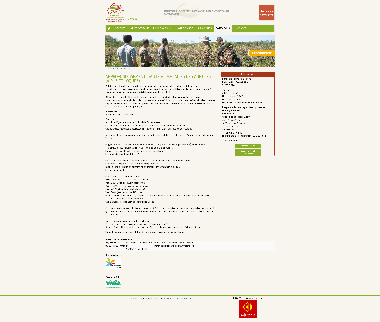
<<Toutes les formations (117, 68)
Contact (132, 18)
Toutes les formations (267, 13)
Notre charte (185, 28)
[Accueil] (109, 28)
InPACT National (162, 28)
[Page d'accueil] (115, 12)
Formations (223, 28)
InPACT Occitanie (139, 28)
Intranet (120, 28)
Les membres (204, 28)
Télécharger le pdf (247, 146)
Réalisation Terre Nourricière (178, 298)
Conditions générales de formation (248, 152)
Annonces (240, 28)
